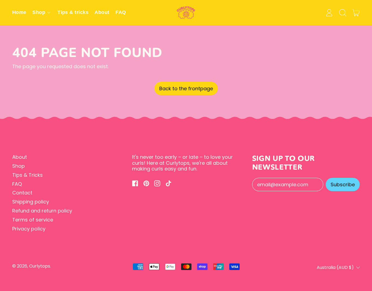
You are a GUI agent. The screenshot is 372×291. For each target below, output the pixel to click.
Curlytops (39, 266)
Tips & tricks (73, 12)
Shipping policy (30, 201)
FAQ (120, 12)
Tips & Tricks (27, 175)
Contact (22, 192)
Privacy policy (28, 228)
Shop (18, 166)
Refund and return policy (42, 210)
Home (19, 12)
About (101, 12)
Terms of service (32, 219)
